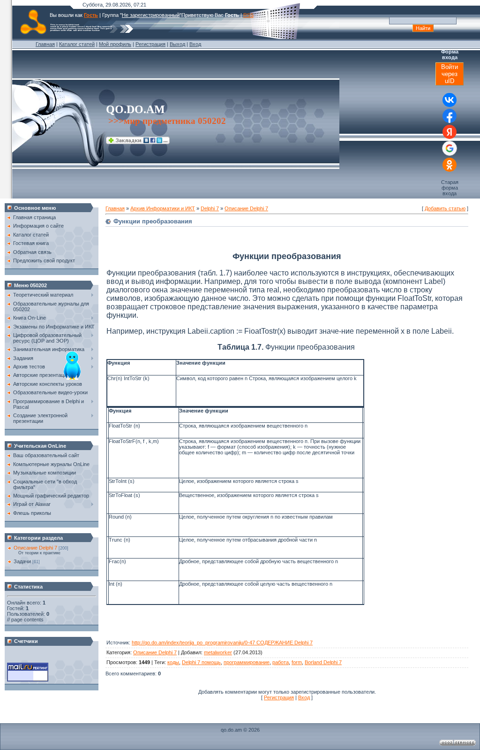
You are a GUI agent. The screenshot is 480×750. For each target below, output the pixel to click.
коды (173, 662)
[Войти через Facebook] (449, 116)
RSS (248, 15)
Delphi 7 (210, 208)
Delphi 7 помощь (201, 662)
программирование (247, 662)
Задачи (22, 561)
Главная (45, 44)
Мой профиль (115, 44)
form (297, 662)
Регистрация (150, 44)
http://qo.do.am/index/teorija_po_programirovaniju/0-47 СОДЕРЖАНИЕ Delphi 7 (222, 642)
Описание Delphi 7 (35, 548)
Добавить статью (445, 208)
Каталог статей (77, 44)
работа (280, 662)
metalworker (218, 652)
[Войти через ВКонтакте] (449, 100)
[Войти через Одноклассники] (449, 165)
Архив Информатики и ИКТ (162, 208)
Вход (195, 44)
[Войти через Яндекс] (449, 132)
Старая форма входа (449, 187)
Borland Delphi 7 (323, 662)
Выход (177, 44)
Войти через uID (449, 73)
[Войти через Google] (449, 148)
